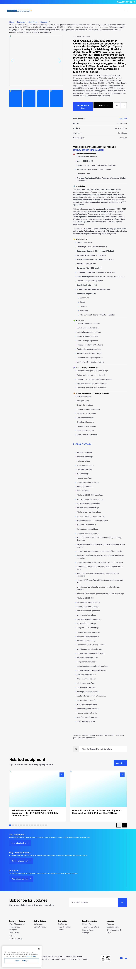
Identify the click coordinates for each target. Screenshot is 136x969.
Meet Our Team (113, 927)
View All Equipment (16, 924)
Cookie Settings (74, 959)
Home (11, 22)
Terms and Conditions (90, 927)
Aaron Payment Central (64, 928)
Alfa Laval (123, 119)
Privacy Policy (87, 924)
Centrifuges (32, 22)
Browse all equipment (20, 861)
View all (119, 763)
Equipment (21, 22)
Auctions (12, 936)
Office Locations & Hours (114, 931)
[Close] (39, 949)
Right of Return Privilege (88, 931)
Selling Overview (40, 927)
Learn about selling (19, 843)
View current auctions (20, 879)
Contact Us (62, 924)
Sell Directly (38, 924)
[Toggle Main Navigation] (126, 11)
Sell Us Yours (103, 105)
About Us (110, 924)
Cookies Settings (21, 961)
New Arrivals (14, 933)
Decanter (44, 22)
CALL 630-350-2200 (126, 2)
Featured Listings (15, 939)
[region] (22, 956)
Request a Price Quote (83, 106)
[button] (10, 825)
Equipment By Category (14, 928)
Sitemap (85, 959)
